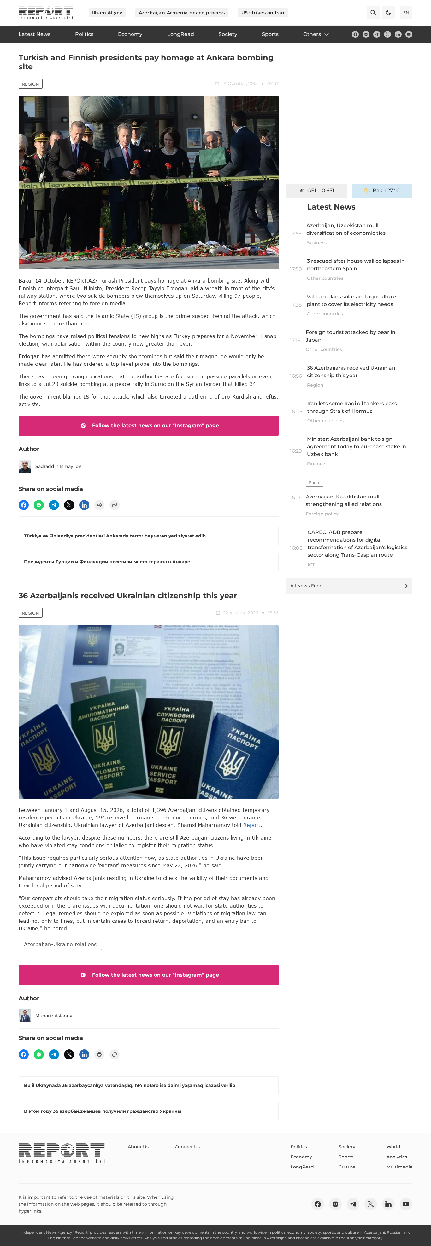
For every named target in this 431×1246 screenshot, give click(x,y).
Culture (347, 1167)
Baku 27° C (386, 190)
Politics (299, 1147)
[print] (99, 505)
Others (312, 34)
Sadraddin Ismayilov (58, 466)
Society (347, 1147)
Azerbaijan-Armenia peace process (182, 12)
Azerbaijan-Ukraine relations (60, 944)
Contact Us (187, 1147)
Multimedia (399, 1167)
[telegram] (376, 34)
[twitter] (387, 34)
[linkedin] (398, 34)
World (393, 1147)
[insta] (366, 34)
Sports (346, 1157)
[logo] (46, 12)
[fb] (355, 34)
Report (251, 825)
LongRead (302, 1167)
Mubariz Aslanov (53, 1016)
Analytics (397, 1157)
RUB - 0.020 (320, 190)
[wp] (39, 505)
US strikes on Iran (263, 12)
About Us (138, 1147)
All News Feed (306, 586)
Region (30, 84)
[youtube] (408, 34)
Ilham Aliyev (107, 12)
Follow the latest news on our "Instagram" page (155, 425)
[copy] (114, 505)
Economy (301, 1157)
